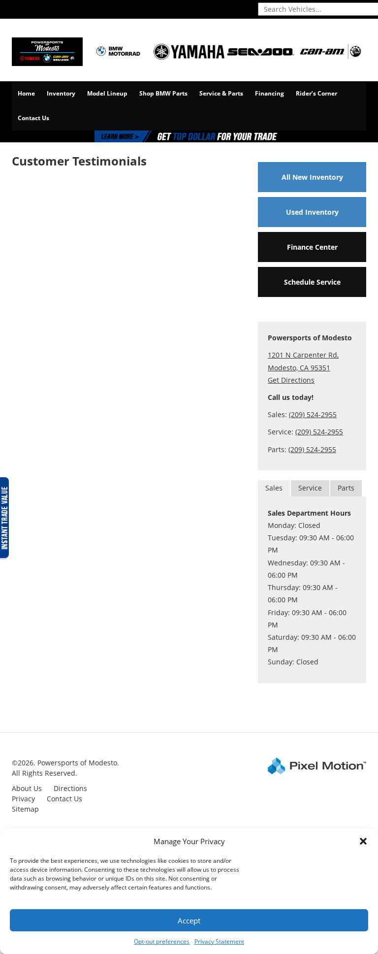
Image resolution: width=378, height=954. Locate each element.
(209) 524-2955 (313, 414)
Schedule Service (312, 282)
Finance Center (312, 247)
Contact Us (33, 118)
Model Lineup (107, 93)
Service (310, 488)
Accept (189, 920)
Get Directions (291, 380)
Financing (269, 93)
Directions (70, 788)
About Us (27, 788)
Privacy (23, 798)
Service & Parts (221, 93)
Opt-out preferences (161, 941)
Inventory (61, 93)
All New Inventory (312, 177)
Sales (274, 488)
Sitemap (25, 809)
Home (26, 93)
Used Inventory (312, 212)
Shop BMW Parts (163, 93)
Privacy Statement (219, 941)
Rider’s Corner (316, 93)
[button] (363, 841)
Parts (346, 488)
